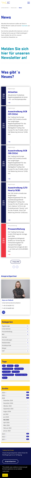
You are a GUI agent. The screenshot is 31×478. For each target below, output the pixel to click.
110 (27, 328)
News (20, 7)
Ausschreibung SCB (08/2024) (17, 152)
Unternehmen (5, 7)
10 (27, 342)
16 (27, 350)
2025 (3, 395)
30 (27, 334)
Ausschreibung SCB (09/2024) (17, 112)
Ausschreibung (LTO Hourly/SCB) (17, 189)
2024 (3, 398)
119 (27, 326)
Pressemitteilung (16, 229)
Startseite (25, 26)
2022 (3, 437)
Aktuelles (12, 92)
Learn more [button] (6, 471)
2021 (3, 439)
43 (27, 331)
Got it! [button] (5, 475)
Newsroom (14, 7)
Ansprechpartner (10, 461)
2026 (3, 392)
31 (27, 339)
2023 (3, 434)
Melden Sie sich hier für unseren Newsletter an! (15, 53)
